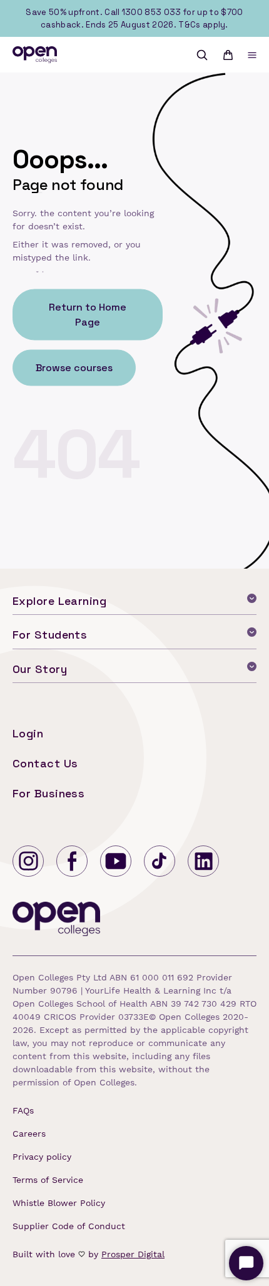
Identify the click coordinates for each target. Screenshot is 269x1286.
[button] (252, 55)
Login (28, 733)
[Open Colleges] (57, 921)
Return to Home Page (87, 314)
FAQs (23, 1110)
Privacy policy (42, 1157)
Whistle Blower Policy (59, 1203)
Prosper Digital (133, 1254)
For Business (48, 793)
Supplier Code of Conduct (69, 1226)
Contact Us (45, 763)
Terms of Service (48, 1180)
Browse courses (74, 367)
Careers (29, 1134)
